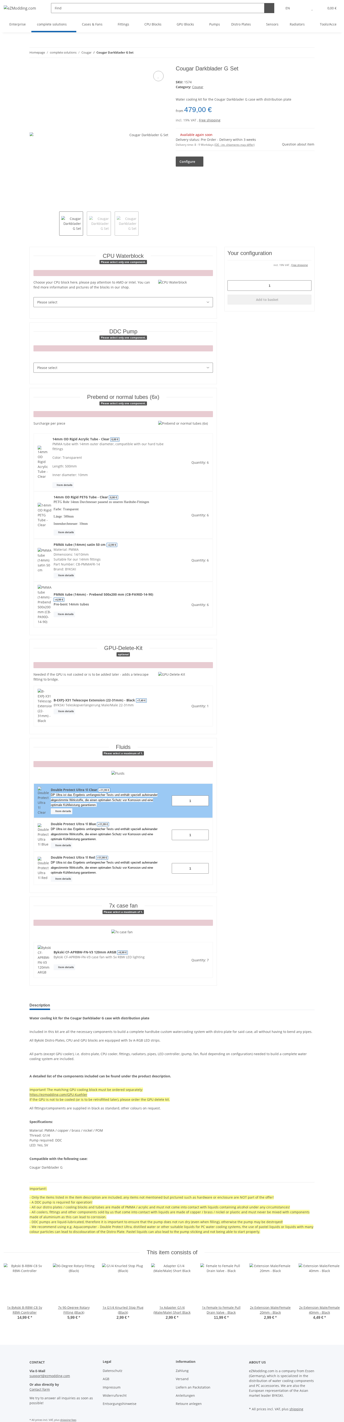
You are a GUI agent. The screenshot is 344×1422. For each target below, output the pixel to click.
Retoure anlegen (189, 1403)
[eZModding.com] (20, 8)
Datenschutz (112, 1370)
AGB (106, 1379)
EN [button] (287, 8)
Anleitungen (185, 1395)
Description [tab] (39, 1005)
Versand (182, 1379)
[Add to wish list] (158, 76)
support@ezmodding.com (49, 1376)
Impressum (112, 1387)
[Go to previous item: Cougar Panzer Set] (299, 52)
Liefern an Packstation (193, 1387)
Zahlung (182, 1370)
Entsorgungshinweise (119, 1403)
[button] (303, 8)
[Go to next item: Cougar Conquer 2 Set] (309, 52)
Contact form (39, 1389)
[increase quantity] (203, 801)
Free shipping (209, 120)
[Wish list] (312, 8)
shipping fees (68, 1420)
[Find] (269, 8)
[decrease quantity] (177, 801)
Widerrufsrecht (115, 1395)
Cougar (197, 87)
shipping (296, 1409)
